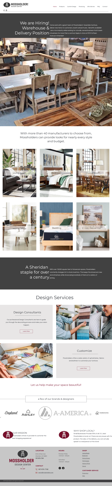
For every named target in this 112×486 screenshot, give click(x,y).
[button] (11, 413)
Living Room (85, 453)
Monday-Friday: (63, 454)
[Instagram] (6, 10)
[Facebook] (4, 10)
